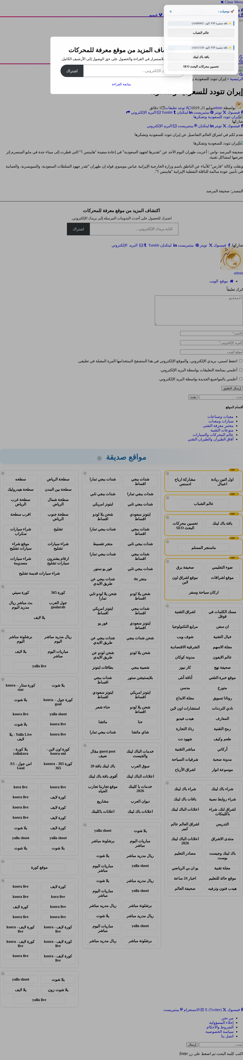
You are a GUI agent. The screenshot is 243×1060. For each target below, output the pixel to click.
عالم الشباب (201, 32)
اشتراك (72, 70)
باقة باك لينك (201, 57)
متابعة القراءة (121, 84)
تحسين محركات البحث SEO (201, 66)
